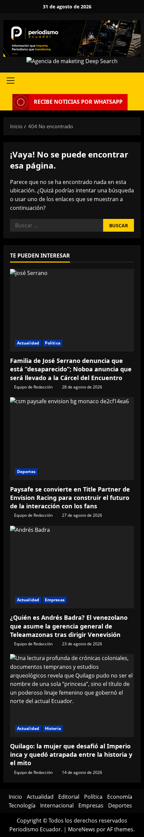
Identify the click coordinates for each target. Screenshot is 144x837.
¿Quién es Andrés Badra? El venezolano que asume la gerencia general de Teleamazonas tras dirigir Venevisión (69, 625)
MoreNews (81, 829)
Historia (53, 728)
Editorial (68, 796)
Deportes (26, 471)
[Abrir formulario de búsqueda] (5, 102)
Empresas (55, 600)
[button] (10, 81)
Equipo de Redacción (33, 387)
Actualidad (28, 343)
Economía (119, 796)
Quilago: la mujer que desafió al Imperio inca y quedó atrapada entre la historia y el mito (71, 754)
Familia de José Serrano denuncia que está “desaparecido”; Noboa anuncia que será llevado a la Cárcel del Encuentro (71, 369)
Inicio (15, 796)
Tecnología (22, 805)
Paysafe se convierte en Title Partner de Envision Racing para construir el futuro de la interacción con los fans (70, 497)
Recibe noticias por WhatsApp (78, 101)
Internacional (57, 805)
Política (52, 343)
